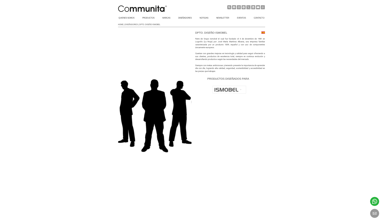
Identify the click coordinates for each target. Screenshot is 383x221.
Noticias (204, 18)
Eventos (241, 18)
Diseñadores (185, 18)
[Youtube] (258, 7)
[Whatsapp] (263, 7)
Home (120, 24)
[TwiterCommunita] (248, 7)
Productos (148, 18)
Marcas (166, 18)
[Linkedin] (253, 7)
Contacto (259, 18)
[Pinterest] (244, 7)
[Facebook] (234, 7)
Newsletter (222, 18)
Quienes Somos (126, 18)
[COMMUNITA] (142, 8)
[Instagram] (239, 7)
